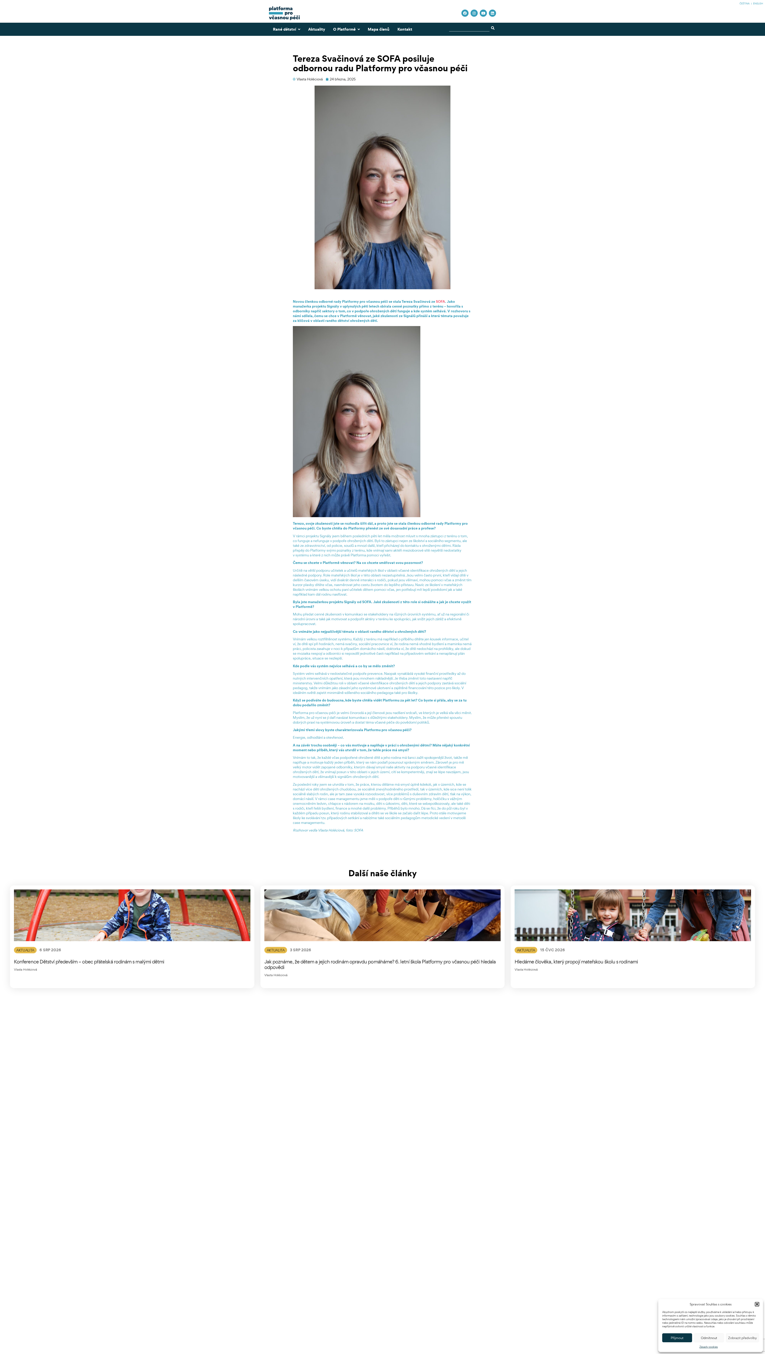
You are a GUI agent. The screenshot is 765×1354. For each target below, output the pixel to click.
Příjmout (677, 1338)
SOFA (440, 301)
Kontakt (404, 29)
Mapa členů (378, 29)
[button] (757, 1304)
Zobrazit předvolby (742, 1338)
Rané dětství (284, 29)
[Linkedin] (492, 13)
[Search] (493, 28)
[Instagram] (474, 13)
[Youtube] (483, 13)
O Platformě (344, 29)
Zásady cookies (708, 1347)
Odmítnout (709, 1338)
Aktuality (316, 29)
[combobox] (469, 28)
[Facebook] (465, 13)
